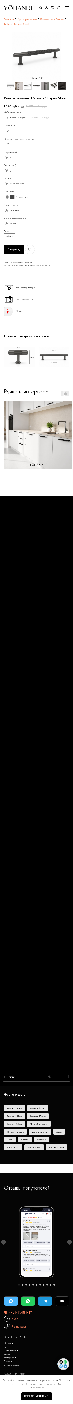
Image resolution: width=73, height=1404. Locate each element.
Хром (59, 1131)
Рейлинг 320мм (14, 1124)
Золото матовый (40, 1131)
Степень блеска (11, 1364)
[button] (40, 8)
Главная (9, 19)
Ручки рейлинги (27, 19)
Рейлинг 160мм (37, 1108)
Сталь (10, 1139)
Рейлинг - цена (56, 1147)
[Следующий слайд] (69, 1242)
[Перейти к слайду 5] (33, 1285)
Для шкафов (13, 1147)
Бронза (25, 1139)
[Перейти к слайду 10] (50, 1285)
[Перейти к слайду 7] (40, 1285)
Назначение (10, 1350)
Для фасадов (34, 1147)
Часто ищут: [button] (14, 1094)
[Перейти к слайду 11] (54, 1285)
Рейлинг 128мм (14, 1108)
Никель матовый (15, 1131)
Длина (7, 1354)
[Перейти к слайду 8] (43, 1285)
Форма (7, 1343)
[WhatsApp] (28, 1301)
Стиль (7, 1361)
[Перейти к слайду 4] (29, 1285)
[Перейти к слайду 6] (36, 1285)
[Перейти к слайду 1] (19, 1285)
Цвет (6, 1346)
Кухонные (41, 1139)
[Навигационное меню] (67, 7)
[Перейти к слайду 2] (22, 1285)
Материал (9, 1357)
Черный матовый (38, 1124)
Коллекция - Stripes (52, 19)
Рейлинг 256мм (38, 1116)
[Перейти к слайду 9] (47, 1285)
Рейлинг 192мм (14, 1116)
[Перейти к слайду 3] (26, 1285)
